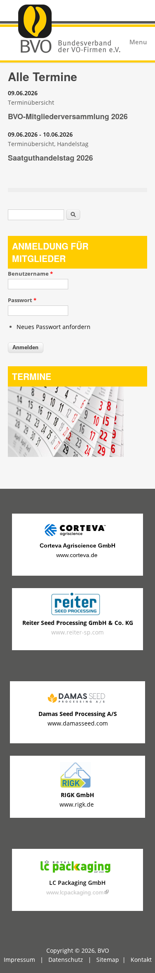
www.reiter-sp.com (77, 627)
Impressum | (26, 959)
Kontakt (141, 959)
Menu (138, 42)
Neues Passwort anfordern (54, 327)
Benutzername (30, 273)
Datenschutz (65, 959)
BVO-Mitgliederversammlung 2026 (68, 116)
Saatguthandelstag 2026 (50, 157)
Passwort (22, 300)
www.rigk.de (77, 804)
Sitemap (107, 959)
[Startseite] (78, 30)
